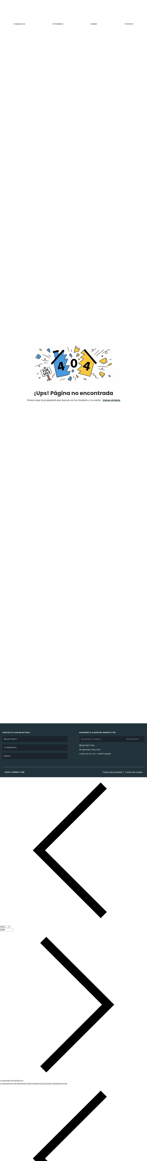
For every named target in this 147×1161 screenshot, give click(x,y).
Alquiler (93, 24)
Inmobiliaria (58, 24)
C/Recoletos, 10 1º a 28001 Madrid (95, 754)
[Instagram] (80, 745)
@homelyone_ (88, 745)
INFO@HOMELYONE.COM (89, 750)
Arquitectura (19, 24)
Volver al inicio (111, 400)
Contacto (129, 24)
